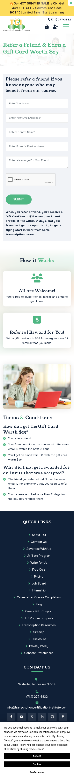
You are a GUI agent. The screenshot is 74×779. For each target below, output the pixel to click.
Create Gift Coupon (38, 611)
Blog (39, 604)
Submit (18, 199)
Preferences (37, 772)
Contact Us (39, 542)
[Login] (47, 27)
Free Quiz (38, 569)
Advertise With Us (39, 549)
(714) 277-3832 (61, 19)
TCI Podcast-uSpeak (38, 618)
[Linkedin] (42, 717)
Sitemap (38, 632)
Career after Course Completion (39, 597)
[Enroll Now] (55, 27)
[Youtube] (21, 717)
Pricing (38, 576)
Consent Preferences (38, 653)
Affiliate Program (38, 556)
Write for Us (38, 562)
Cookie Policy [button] (18, 744)
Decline (37, 764)
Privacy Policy (38, 646)
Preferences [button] (36, 749)
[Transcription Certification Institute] (16, 24)
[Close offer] (71, 3)
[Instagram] (52, 717)
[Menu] (66, 27)
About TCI (39, 535)
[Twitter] (32, 717)
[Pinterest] (63, 717)
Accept (37, 756)
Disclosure (39, 639)
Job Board (39, 583)
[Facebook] (11, 717)
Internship (39, 590)
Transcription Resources (39, 625)
